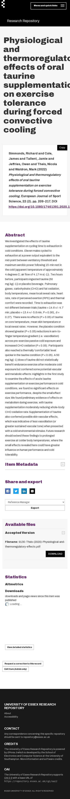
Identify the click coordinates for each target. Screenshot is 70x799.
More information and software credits (41, 759)
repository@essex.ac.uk (36, 737)
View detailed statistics (19, 647)
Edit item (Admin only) (15, 669)
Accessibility (11, 717)
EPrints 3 (12, 752)
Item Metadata (21, 464)
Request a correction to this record (23, 664)
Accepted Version (20, 532)
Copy (61, 147)
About (7, 713)
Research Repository (23, 21)
